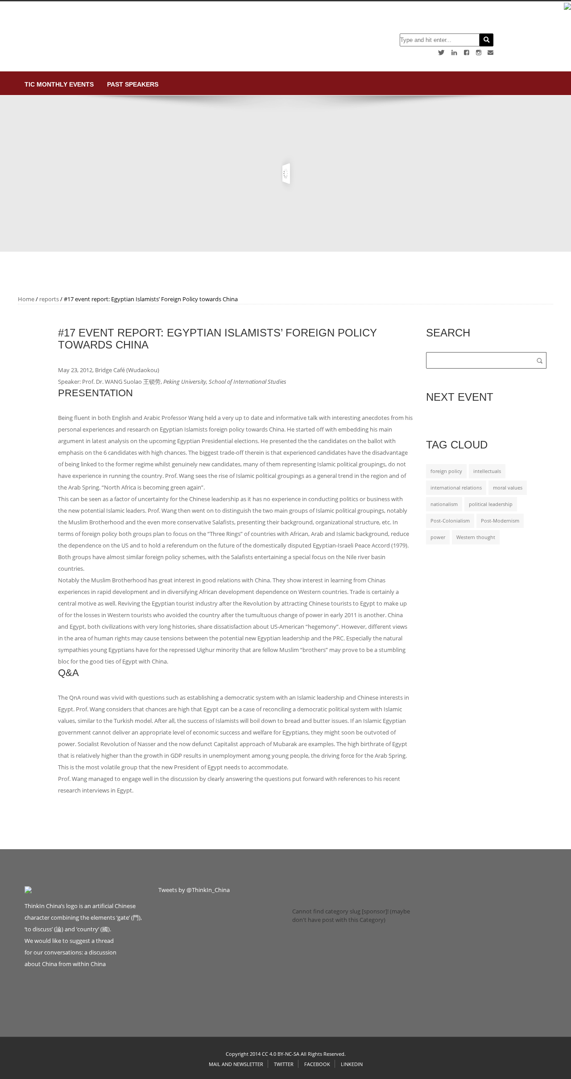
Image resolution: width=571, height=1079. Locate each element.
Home (26, 299)
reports (49, 299)
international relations (456, 488)
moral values (507, 488)
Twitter (284, 1064)
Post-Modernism (500, 521)
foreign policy (446, 471)
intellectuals (487, 471)
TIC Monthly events (59, 84)
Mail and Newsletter (236, 1064)
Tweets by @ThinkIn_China (194, 890)
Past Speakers (132, 84)
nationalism (444, 504)
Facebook (317, 1064)
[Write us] (490, 52)
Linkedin (352, 1064)
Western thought (475, 537)
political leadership (491, 504)
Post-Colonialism (450, 521)
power (437, 537)
